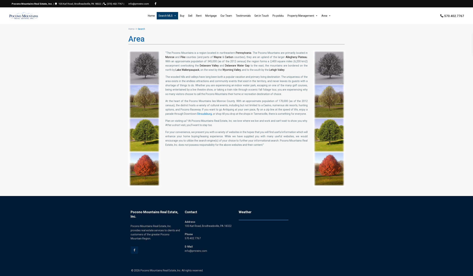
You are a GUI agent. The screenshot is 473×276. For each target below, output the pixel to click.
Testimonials (243, 15)
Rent (199, 15)
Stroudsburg (204, 113)
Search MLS (166, 15)
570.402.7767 (454, 16)
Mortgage (211, 15)
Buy (182, 15)
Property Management (300, 15)
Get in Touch (261, 15)
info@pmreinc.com (138, 3)
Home (151, 15)
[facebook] (155, 3)
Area (324, 15)
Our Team (226, 15)
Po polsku (278, 15)
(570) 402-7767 (115, 3)
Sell (190, 15)
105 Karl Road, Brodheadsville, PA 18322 (79, 3)
